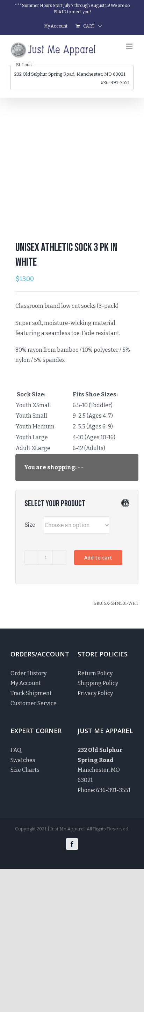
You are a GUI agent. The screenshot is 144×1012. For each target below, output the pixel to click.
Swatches (22, 760)
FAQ (15, 750)
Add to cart (98, 557)
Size (30, 525)
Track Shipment (31, 693)
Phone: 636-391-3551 (104, 790)
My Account (25, 683)
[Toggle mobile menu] (130, 46)
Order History (28, 673)
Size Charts (24, 770)
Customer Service (33, 703)
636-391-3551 (115, 82)
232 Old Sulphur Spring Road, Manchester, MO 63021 (69, 74)
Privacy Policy (95, 693)
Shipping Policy (98, 683)
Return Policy (95, 673)
